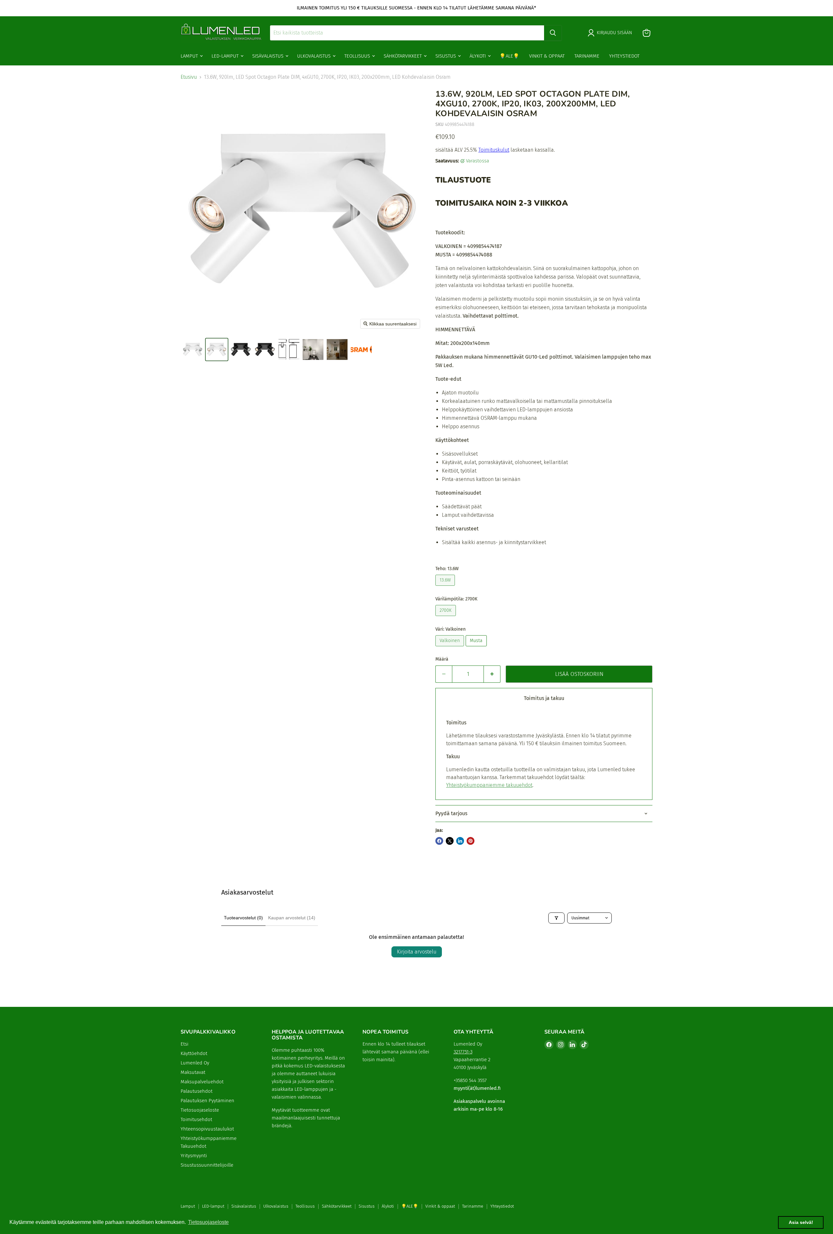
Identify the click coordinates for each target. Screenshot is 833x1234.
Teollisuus (357, 56)
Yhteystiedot (624, 56)
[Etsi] (553, 32)
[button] (193, 349)
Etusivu (189, 77)
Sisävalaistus (268, 56)
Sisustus (446, 56)
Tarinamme (586, 56)
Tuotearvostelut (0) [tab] (243, 917)
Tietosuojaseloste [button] (208, 1222)
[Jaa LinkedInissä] (460, 841)
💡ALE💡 (509, 56)
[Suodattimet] (556, 918)
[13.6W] (446, 587)
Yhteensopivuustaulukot (207, 1129)
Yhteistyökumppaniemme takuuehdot (489, 785)
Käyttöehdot (194, 1053)
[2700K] (446, 617)
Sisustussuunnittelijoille (207, 1165)
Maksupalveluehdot (202, 1082)
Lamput (190, 56)
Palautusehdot (196, 1091)
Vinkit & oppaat (547, 56)
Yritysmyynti (194, 1156)
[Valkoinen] (450, 648)
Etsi (184, 1044)
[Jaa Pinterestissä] (470, 841)
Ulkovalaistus (314, 56)
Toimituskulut (493, 150)
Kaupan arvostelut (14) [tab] (291, 917)
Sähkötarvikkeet (403, 56)
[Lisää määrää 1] (492, 674)
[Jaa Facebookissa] (439, 841)
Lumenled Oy (195, 1063)
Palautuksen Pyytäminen (207, 1101)
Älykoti (478, 56)
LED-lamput (226, 56)
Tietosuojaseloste (200, 1110)
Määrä (441, 659)
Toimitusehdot (196, 1119)
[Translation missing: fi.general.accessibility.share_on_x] (450, 841)
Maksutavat (193, 1072)
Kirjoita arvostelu (416, 952)
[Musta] (477, 648)
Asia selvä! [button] (801, 1222)
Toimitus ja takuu (544, 698)
